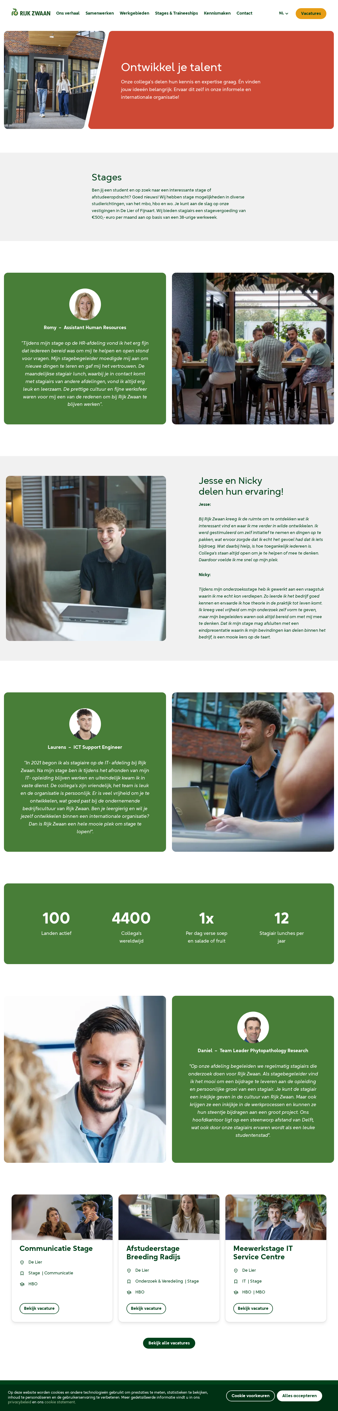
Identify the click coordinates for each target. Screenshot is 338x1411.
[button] (283, 13)
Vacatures (311, 14)
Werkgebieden (134, 13)
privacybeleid (19, 1402)
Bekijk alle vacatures (169, 1343)
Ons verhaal (68, 13)
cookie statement (60, 1402)
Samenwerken (100, 13)
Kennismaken (217, 13)
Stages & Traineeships (176, 13)
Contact (244, 13)
